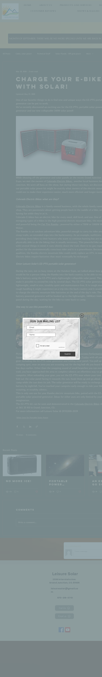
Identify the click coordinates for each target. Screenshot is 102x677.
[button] (82, 316)
